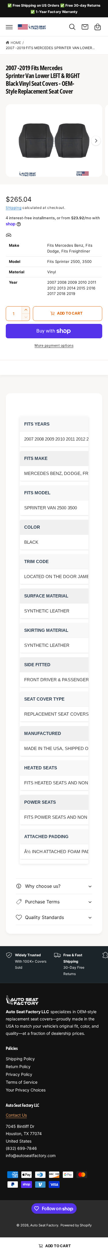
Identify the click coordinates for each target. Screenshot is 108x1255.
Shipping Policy (20, 1058)
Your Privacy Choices (26, 1089)
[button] (9, 27)
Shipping (14, 207)
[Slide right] (96, 140)
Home (16, 42)
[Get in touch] (85, 27)
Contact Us (16, 1115)
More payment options (54, 345)
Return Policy (18, 1066)
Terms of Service (21, 1082)
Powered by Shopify (76, 1225)
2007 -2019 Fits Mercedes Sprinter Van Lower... (50, 48)
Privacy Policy (19, 1074)
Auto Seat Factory (44, 1225)
